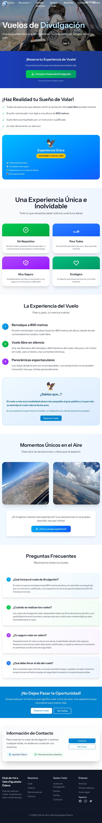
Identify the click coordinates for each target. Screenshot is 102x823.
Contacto (83, 2)
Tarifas (56, 795)
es (94, 2)
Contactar (82, 741)
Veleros (31, 787)
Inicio (11, 2)
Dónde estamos (40, 4)
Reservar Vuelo (51, 418)
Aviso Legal (84, 792)
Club (30, 783)
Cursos (56, 791)
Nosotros (24, 2)
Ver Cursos (82, 747)
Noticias (68, 2)
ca (87, 2)
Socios (96, 2)
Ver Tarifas (62, 710)
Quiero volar (54, 4)
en (90, 2)
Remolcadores (35, 792)
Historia (31, 796)
